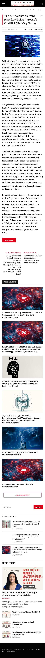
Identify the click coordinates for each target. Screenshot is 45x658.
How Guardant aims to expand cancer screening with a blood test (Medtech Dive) (26, 524)
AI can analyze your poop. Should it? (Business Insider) (18, 485)
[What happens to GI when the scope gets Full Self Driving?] (6, 634)
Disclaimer (12, 651)
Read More (9, 240)
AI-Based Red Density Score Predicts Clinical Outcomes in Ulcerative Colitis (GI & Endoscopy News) (22, 314)
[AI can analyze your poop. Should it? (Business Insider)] (22, 470)
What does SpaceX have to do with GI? (26, 612)
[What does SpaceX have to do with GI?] (6, 614)
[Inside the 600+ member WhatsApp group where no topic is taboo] (22, 578)
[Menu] (3, 3)
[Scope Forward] (22, 3)
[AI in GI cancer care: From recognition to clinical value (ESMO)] (22, 438)
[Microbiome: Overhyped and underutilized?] (6, 624)
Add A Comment (22, 495)
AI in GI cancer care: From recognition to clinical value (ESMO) (20, 453)
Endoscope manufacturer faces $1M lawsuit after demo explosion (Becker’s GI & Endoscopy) (26, 537)
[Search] (42, 3)
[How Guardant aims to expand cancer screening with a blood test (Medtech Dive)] (6, 524)
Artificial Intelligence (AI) (33, 29)
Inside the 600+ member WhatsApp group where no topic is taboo (19, 593)
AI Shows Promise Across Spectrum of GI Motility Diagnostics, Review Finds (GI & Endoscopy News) (20, 383)
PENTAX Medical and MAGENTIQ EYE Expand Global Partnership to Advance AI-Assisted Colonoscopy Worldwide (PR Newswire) (22, 349)
